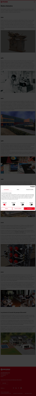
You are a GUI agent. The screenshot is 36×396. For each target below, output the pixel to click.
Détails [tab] (18, 189)
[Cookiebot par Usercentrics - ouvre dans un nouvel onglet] (31, 186)
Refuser (6, 208)
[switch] (13, 204)
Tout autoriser (29, 208)
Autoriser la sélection (18, 208)
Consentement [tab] (6, 189)
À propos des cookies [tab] (29, 189)
